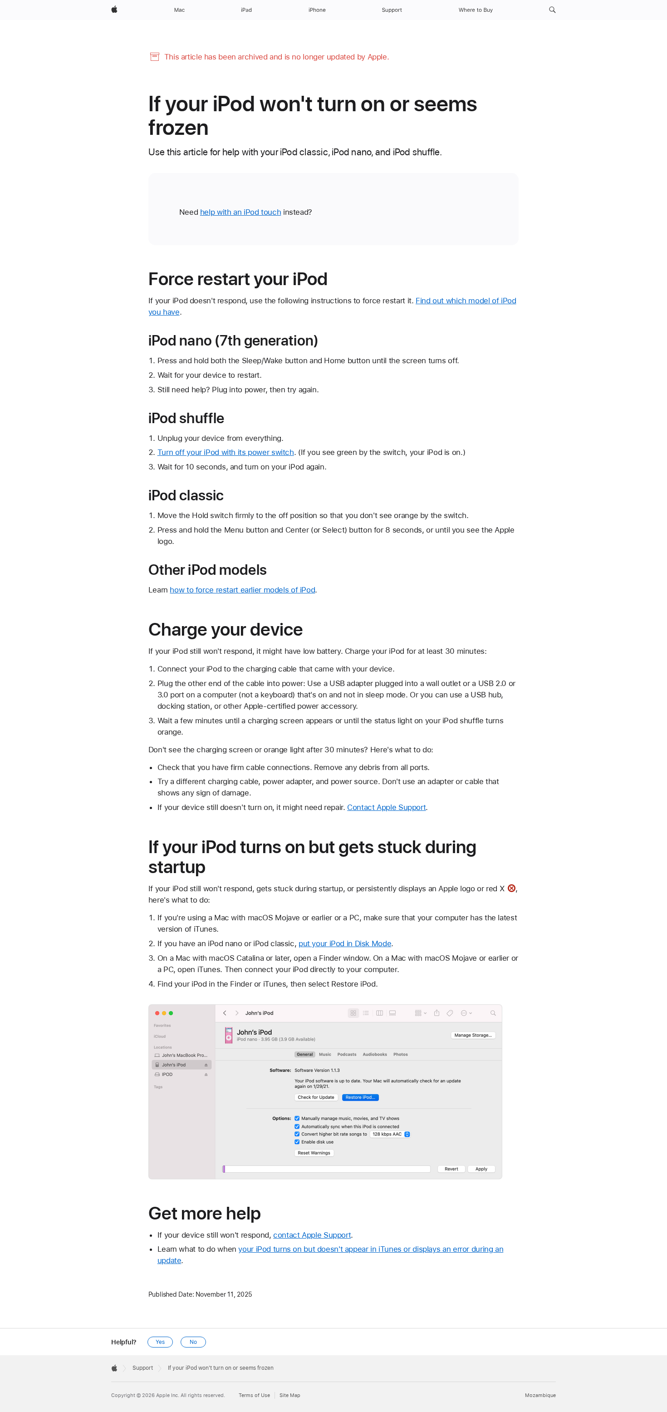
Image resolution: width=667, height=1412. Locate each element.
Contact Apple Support (386, 807)
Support (142, 1368)
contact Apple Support (312, 1234)
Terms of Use (254, 1395)
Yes (160, 1342)
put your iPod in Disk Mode (345, 943)
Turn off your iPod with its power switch (225, 452)
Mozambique (540, 1395)
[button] (552, 10)
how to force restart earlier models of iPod (242, 589)
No (193, 1342)
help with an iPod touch (240, 212)
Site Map (290, 1395)
